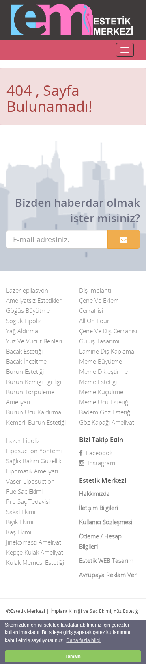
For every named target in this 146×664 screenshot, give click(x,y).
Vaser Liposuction (30, 481)
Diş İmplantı (95, 290)
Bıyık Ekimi (19, 522)
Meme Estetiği (98, 382)
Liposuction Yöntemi (34, 451)
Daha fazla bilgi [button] (83, 640)
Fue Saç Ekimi (24, 491)
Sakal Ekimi (20, 512)
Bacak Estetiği (24, 351)
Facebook (97, 453)
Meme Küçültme (101, 392)
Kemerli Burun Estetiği (36, 422)
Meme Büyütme (100, 361)
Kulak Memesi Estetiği (35, 562)
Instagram (99, 463)
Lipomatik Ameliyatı (32, 471)
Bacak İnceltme (26, 361)
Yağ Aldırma (22, 331)
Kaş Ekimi (18, 532)
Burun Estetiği (25, 371)
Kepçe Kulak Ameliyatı (35, 552)
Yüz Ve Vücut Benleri (34, 341)
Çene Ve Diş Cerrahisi (108, 331)
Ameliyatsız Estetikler (34, 300)
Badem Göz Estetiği (105, 412)
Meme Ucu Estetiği (104, 402)
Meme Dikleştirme (103, 371)
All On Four (94, 321)
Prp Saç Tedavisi (28, 501)
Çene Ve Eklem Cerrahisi (99, 305)
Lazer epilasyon (27, 290)
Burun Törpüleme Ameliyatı (30, 397)
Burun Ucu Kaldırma (33, 412)
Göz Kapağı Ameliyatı (107, 422)
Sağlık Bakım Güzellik (33, 461)
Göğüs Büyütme (28, 310)
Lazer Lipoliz (23, 440)
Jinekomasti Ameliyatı (34, 542)
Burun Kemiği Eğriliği (33, 382)
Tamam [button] (73, 656)
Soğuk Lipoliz (23, 321)
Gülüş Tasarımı (99, 341)
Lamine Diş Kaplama (106, 351)
